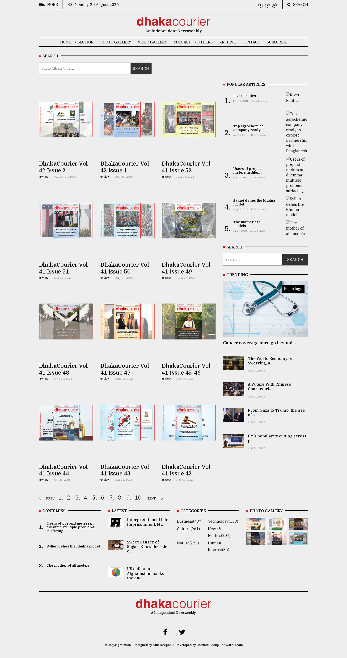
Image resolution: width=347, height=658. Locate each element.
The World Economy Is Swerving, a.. (270, 360)
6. (103, 497)
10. (139, 497)
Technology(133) (223, 521)
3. (77, 497)
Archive (227, 42)
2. (69, 497)
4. (86, 497)
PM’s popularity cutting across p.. (277, 438)
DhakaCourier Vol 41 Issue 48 (63, 369)
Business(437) (190, 521)
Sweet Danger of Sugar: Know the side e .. (147, 546)
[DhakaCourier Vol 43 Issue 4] (277, 526)
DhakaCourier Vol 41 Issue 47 (124, 369)
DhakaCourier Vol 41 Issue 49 (186, 268)
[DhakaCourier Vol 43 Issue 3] (298, 526)
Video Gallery (152, 42)
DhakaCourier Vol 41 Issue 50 (124, 268)
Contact (251, 42)
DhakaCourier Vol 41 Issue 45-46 (186, 369)
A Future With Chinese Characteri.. (269, 386)
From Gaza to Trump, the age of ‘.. (276, 412)
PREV (50, 498)
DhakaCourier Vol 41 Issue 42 (186, 470)
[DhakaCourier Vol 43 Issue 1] (277, 541)
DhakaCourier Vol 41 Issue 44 (63, 470)
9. (128, 497)
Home (65, 42)
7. (111, 497)
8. (120, 497)
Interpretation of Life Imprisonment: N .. (147, 522)
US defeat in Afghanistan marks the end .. (145, 573)
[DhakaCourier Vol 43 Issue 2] (255, 541)
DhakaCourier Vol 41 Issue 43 (124, 470)
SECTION (86, 42)
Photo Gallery (115, 42)
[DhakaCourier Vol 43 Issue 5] (255, 526)
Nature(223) (188, 543)
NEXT (151, 498)
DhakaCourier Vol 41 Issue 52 (186, 167)
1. (60, 497)
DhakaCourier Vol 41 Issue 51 (63, 268)
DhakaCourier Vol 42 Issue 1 (124, 167)
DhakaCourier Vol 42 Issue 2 (63, 167)
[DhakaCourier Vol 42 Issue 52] (298, 541)
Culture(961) (188, 529)
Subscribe (277, 42)
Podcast (182, 42)
